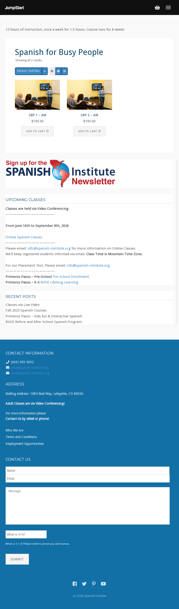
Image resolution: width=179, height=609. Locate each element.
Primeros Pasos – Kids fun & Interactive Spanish (44, 316)
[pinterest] (94, 583)
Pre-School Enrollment (71, 277)
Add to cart (35, 131)
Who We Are (14, 430)
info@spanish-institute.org (49, 248)
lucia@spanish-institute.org (30, 373)
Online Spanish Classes (24, 237)
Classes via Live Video (23, 305)
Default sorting (28, 71)
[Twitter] (84, 583)
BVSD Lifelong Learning (59, 282)
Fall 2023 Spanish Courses (26, 310)
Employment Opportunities (25, 444)
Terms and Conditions (21, 437)
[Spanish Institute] (14, 7)
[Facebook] (75, 583)
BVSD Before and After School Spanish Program (44, 322)
